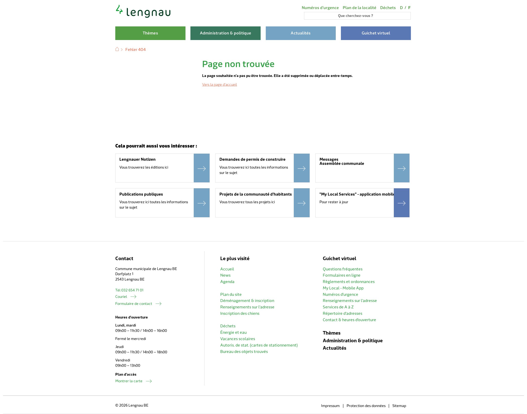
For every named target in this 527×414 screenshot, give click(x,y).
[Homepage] (143, 17)
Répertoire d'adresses (342, 313)
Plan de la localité (359, 8)
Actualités (334, 348)
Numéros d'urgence (320, 8)
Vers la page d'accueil (219, 84)
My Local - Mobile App (343, 288)
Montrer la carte (128, 381)
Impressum (330, 405)
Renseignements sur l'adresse (247, 307)
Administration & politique (353, 340)
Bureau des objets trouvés (244, 352)
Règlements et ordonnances (349, 282)
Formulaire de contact (133, 303)
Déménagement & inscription (247, 301)
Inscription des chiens (239, 313)
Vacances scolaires (237, 339)
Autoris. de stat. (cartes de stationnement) (259, 345)
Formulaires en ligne (341, 275)
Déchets (388, 8)
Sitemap (399, 405)
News (225, 275)
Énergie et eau (233, 332)
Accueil (227, 269)
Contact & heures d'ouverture (349, 320)
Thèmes (331, 333)
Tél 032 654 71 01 (129, 290)
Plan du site (231, 294)
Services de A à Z (338, 307)
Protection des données (366, 405)
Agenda (227, 282)
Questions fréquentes (343, 269)
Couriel (121, 296)
